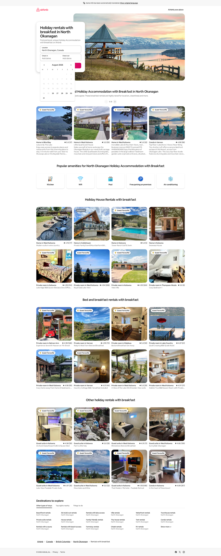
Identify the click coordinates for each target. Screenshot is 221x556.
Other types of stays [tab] (44, 506)
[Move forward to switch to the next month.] (71, 65)
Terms (62, 552)
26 (53, 93)
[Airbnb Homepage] (42, 9)
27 (57, 93)
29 (67, 93)
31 (44, 98)
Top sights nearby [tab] (62, 506)
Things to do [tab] (78, 506)
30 (71, 93)
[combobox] (60, 50)
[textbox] (50, 58)
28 (62, 93)
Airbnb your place (175, 9)
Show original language (129, 3)
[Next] (115, 102)
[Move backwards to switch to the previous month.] (44, 65)
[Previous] (106, 102)
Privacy (55, 552)
